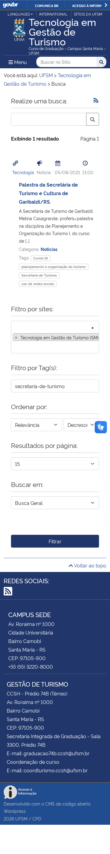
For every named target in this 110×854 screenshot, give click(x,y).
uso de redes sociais (37, 283)
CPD (36, 818)
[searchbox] (14, 346)
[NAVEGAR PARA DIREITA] (106, 5)
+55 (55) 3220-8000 (30, 666)
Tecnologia (23, 172)
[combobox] (55, 337)
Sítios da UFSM (88, 13)
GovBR (10, 5)
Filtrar (55, 541)
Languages (19, 13)
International (53, 13)
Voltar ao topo (89, 565)
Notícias (49, 249)
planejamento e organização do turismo (53, 266)
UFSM (21, 818)
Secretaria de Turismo (39, 275)
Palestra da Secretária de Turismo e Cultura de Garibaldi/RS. (48, 193)
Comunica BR (46, 5)
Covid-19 (40, 258)
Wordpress (15, 811)
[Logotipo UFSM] (19, 28)
